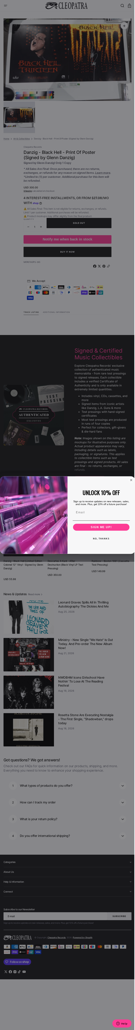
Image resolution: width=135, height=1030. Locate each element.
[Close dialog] (130, 480)
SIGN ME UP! (99, 526)
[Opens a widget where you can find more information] (119, 1023)
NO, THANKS (100, 538)
